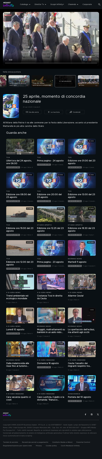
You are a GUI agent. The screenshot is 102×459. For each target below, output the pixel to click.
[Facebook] (85, 414)
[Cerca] (99, 4)
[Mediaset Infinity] (8, 4)
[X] (98, 414)
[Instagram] (92, 414)
